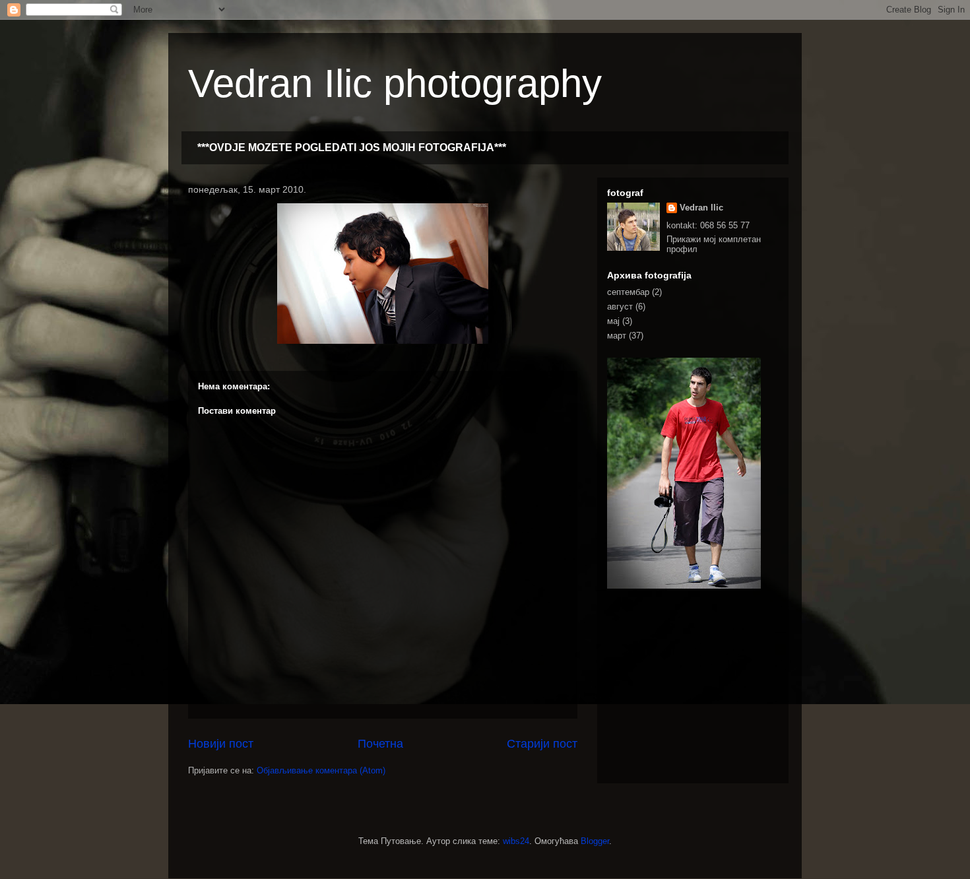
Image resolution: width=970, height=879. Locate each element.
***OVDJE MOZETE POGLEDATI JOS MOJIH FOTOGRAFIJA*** (351, 147)
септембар (628, 292)
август (620, 306)
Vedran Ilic (701, 207)
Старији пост (542, 743)
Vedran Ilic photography (395, 83)
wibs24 (516, 841)
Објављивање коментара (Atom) (321, 770)
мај (613, 321)
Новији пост (220, 743)
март (616, 336)
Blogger (595, 841)
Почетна (380, 743)
